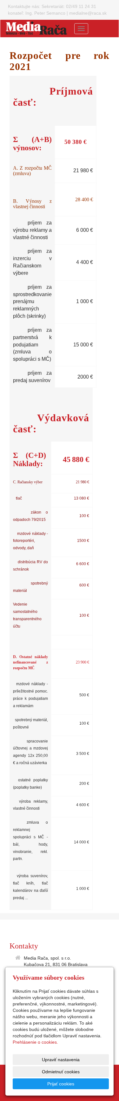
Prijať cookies (60, 1083)
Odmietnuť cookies (61, 1071)
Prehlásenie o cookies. (35, 1042)
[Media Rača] (36, 28)
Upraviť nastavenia (61, 1059)
